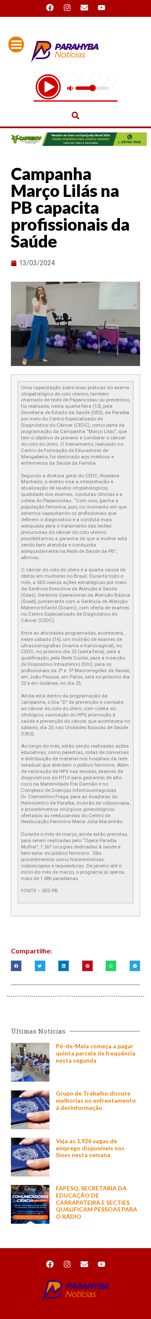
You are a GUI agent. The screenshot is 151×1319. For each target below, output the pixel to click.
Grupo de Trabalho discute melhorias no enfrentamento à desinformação (96, 1100)
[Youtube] (101, 7)
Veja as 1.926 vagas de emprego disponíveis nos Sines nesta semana (90, 1148)
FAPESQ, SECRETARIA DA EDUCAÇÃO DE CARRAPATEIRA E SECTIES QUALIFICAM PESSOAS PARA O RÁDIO (96, 1202)
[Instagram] (67, 7)
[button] (76, 115)
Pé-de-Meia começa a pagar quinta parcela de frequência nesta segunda (95, 1053)
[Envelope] (84, 7)
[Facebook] (49, 7)
